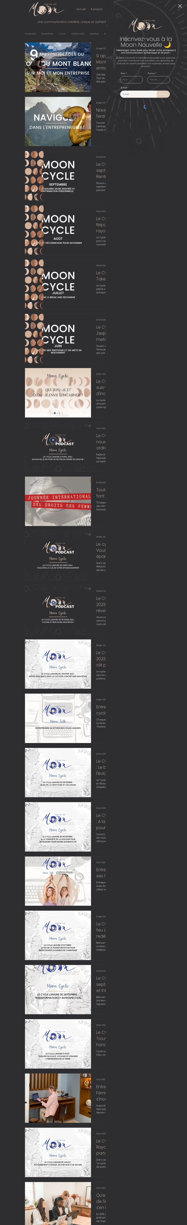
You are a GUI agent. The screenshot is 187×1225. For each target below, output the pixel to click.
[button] (180, 6)
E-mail (124, 88)
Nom (123, 73)
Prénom (151, 73)
